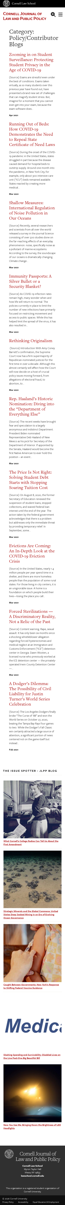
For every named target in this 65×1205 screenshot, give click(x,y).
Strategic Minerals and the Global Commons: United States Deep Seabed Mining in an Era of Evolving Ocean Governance (30, 914)
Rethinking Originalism (30, 341)
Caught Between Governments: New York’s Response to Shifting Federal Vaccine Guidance (31, 986)
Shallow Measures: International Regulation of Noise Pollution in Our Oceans (32, 210)
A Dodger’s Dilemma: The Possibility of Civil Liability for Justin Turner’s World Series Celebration (30, 693)
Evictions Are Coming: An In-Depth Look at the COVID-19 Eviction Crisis (32, 553)
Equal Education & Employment (46, 1201)
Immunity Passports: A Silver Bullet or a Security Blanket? (30, 281)
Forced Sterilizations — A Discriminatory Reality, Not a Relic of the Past (32, 616)
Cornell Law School (32, 1165)
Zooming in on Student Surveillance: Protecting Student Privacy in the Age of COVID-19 (31, 62)
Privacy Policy (8, 1201)
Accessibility (23, 1201)
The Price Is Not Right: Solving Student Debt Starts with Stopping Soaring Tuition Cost (30, 480)
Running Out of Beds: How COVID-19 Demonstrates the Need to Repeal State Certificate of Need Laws (32, 134)
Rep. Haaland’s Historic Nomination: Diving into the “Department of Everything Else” (31, 406)
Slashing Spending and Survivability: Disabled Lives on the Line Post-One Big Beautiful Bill (31, 1056)
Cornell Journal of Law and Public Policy (24, 15)
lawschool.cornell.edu (32, 1175)
